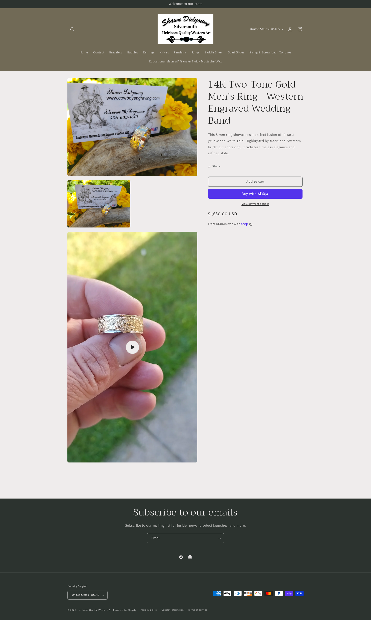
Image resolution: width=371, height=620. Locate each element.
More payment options (255, 204)
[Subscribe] (219, 538)
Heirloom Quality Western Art (95, 610)
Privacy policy (149, 610)
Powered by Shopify (125, 610)
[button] (72, 29)
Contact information (172, 610)
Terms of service (197, 610)
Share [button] (216, 166)
